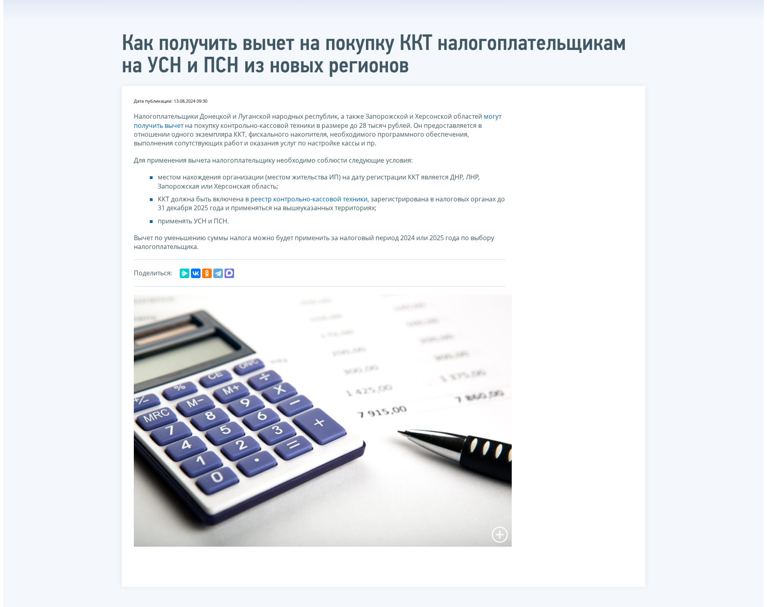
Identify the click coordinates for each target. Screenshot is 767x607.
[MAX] (229, 273)
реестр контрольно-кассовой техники (309, 199)
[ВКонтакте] (196, 273)
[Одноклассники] (207, 273)
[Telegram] (218, 273)
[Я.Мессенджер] (184, 273)
